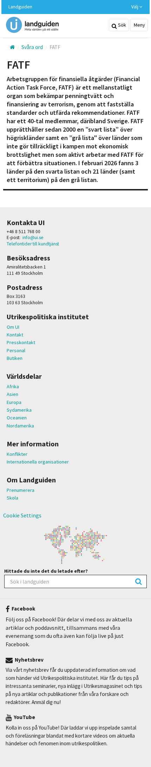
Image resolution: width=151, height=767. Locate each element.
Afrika (13, 386)
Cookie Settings (22, 515)
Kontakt (15, 335)
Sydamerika (19, 410)
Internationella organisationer (38, 462)
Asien (12, 394)
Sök (121, 25)
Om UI (13, 327)
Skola (12, 498)
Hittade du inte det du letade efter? (46, 571)
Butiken (14, 358)
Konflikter (17, 454)
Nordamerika (20, 426)
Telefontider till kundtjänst (33, 244)
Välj (135, 7)
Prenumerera (20, 490)
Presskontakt (21, 342)
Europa (14, 402)
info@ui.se (33, 237)
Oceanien (17, 417)
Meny (139, 25)
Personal (16, 350)
